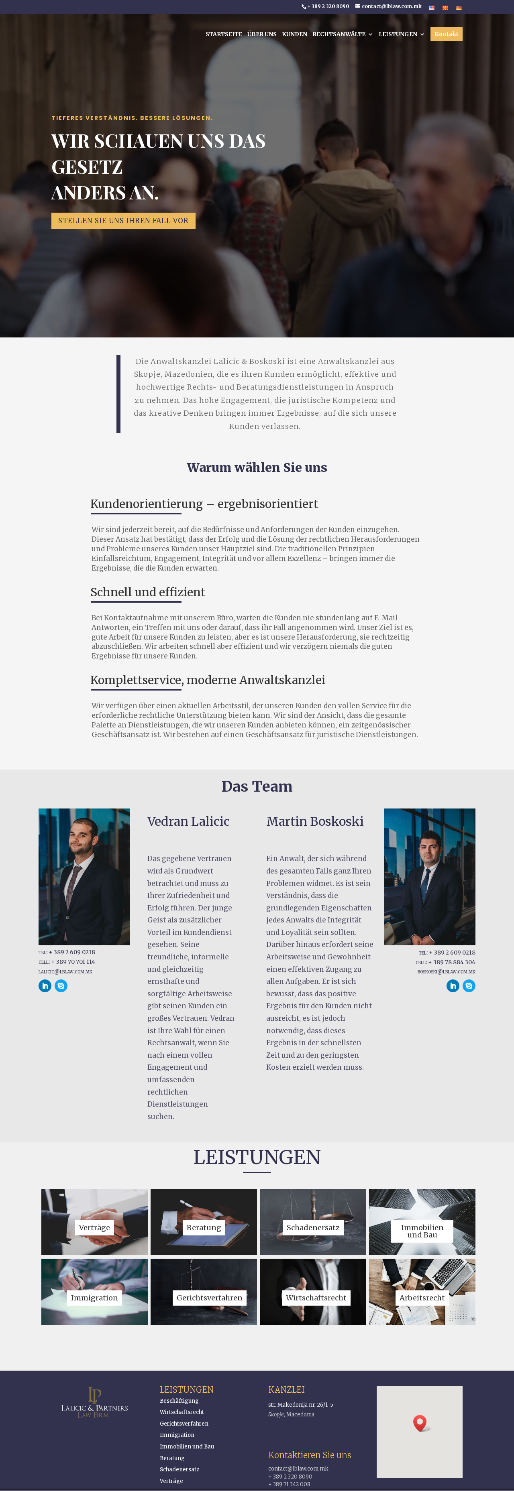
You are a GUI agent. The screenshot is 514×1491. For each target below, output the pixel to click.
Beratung (172, 1458)
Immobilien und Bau (187, 1446)
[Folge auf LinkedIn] (45, 985)
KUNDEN (294, 34)
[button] (422, 1423)
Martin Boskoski (315, 821)
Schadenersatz (179, 1469)
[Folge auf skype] (61, 985)
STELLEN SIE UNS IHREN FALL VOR (123, 220)
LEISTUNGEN (398, 34)
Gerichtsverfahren (184, 1423)
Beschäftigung (179, 1401)
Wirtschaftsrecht (182, 1412)
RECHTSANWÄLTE (338, 34)
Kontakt (446, 34)
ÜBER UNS (262, 34)
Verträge (171, 1481)
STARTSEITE (224, 34)
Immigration (177, 1435)
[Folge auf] (77, 985)
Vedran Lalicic (188, 821)
